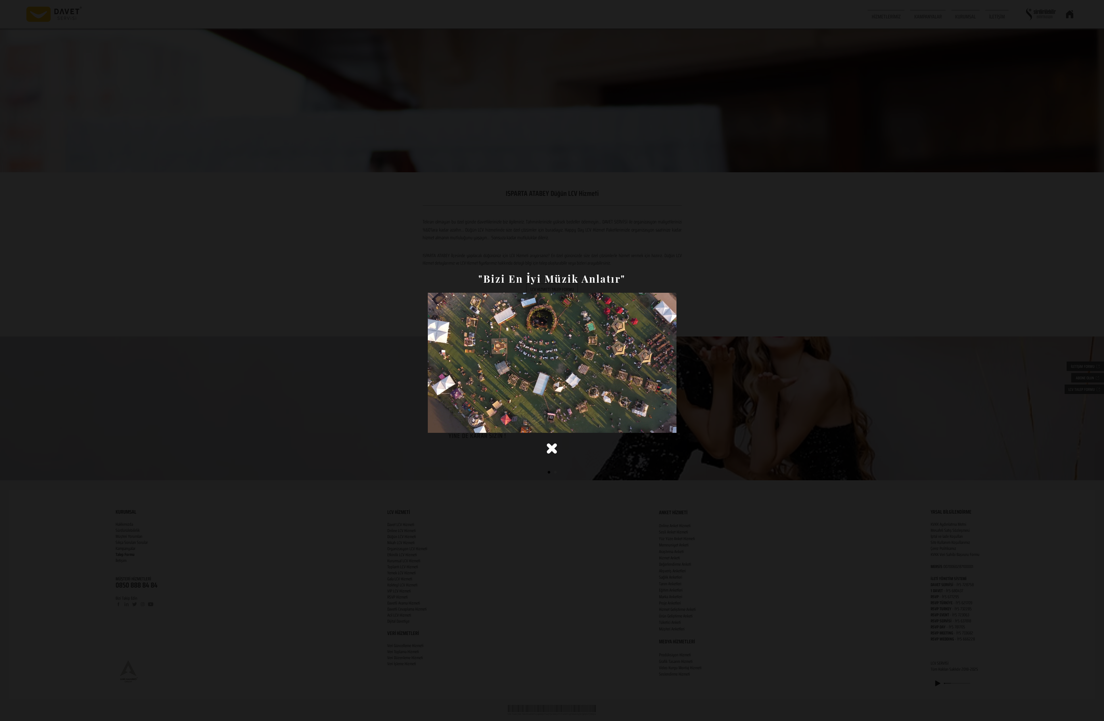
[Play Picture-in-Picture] (659, 425)
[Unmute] (445, 425)
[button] (552, 448)
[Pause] (435, 425)
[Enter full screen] (668, 425)
